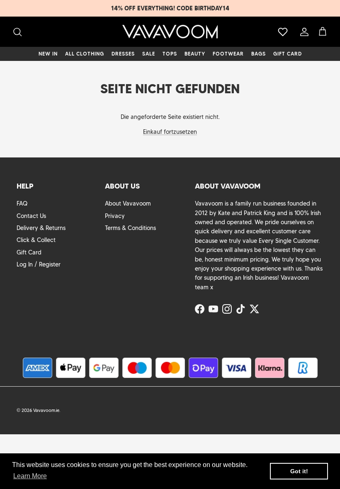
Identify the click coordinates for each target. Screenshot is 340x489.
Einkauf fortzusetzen (170, 132)
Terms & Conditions (130, 228)
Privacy (115, 216)
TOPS (170, 54)
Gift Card (29, 252)
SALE (148, 54)
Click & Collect (36, 240)
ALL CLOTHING (84, 54)
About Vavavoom (128, 203)
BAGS (258, 54)
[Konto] (302, 32)
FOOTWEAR (228, 54)
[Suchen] (17, 32)
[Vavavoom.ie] (170, 32)
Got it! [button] (299, 471)
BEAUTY (195, 54)
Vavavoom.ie (46, 410)
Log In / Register (39, 264)
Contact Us (31, 216)
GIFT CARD (287, 54)
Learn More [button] (30, 475)
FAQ (22, 203)
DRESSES (123, 54)
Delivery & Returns (41, 228)
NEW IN (48, 54)
